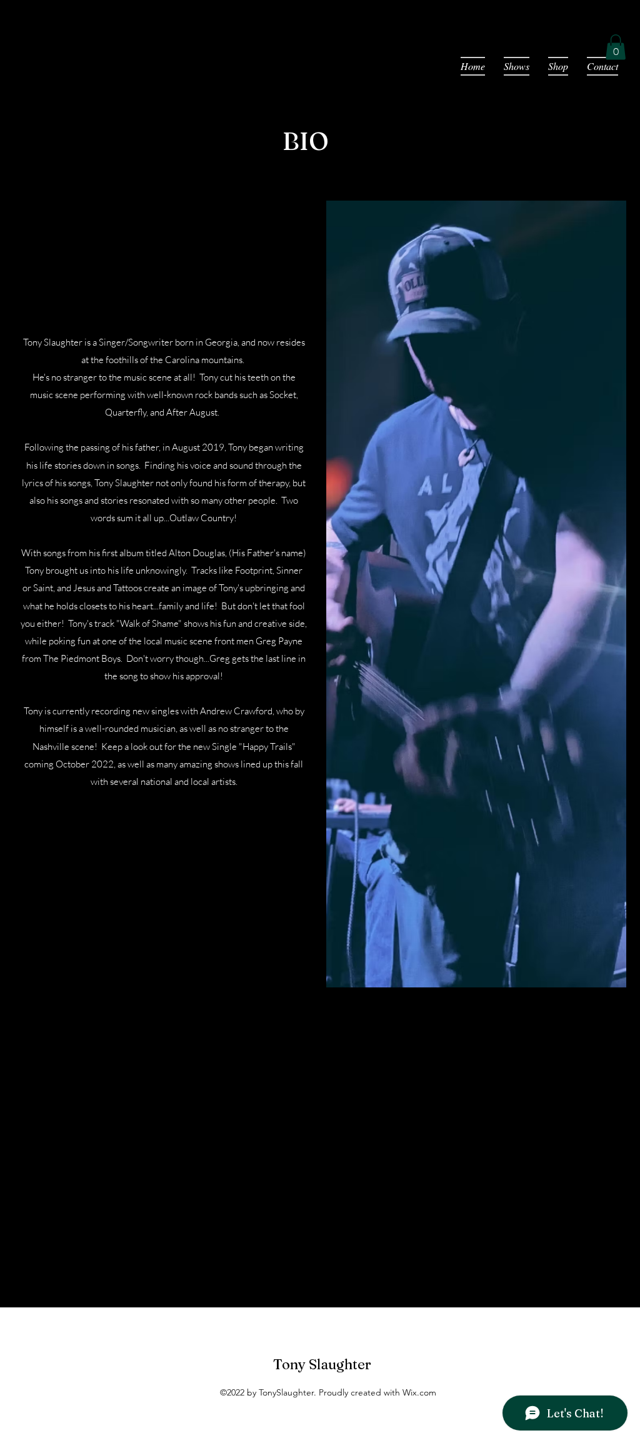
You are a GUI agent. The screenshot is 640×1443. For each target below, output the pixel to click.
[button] (615, 47)
